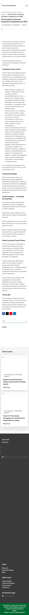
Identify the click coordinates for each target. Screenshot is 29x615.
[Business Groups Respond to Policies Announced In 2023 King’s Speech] (14, 364)
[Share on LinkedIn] (14, 313)
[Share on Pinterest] (10, 313)
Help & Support (7, 581)
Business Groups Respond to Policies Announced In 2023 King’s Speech (14, 382)
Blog (3, 572)
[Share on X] (7, 313)
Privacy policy (6, 585)
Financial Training (7, 570)
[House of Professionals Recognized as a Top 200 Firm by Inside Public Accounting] (14, 400)
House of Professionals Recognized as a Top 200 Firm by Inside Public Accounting (14, 418)
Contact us (5, 587)
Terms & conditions (8, 583)
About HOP (5, 439)
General (24, 25)
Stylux (14, 610)
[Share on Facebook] (3, 313)
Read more (6, 387)
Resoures (5, 442)
